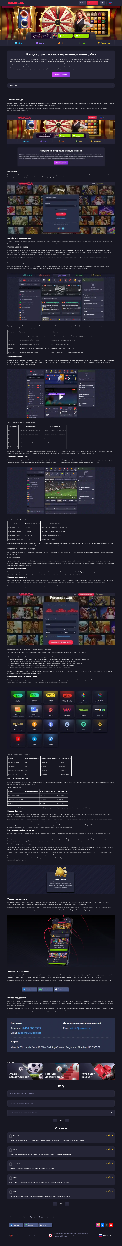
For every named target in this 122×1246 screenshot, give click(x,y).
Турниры (33, 1217)
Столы (25, 1217)
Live (18, 1217)
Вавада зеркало (61, 74)
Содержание (43, 1217)
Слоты (12, 1217)
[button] (120, 23)
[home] (15, 3)
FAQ (52, 1217)
